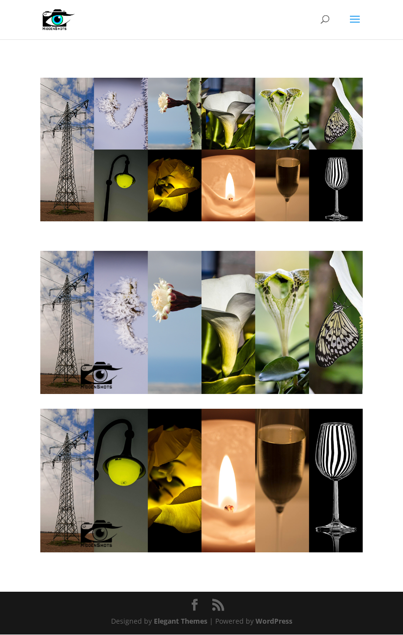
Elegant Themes (180, 621)
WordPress (274, 621)
